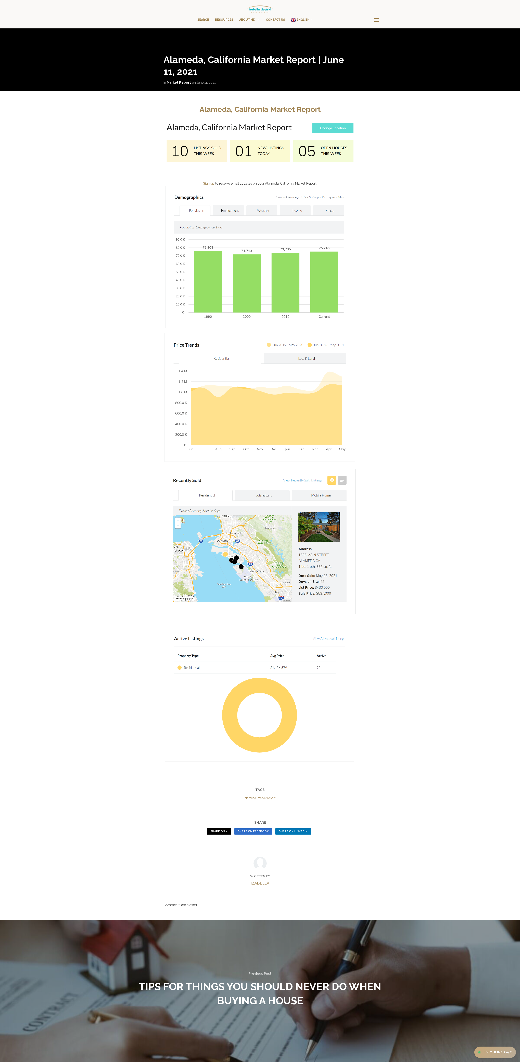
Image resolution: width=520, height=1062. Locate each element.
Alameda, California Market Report (260, 109)
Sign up (208, 183)
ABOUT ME (247, 19)
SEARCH (203, 19)
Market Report (179, 82)
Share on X (219, 831)
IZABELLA (260, 883)
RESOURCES (224, 19)
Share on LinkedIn (293, 831)
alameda (250, 798)
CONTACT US (275, 19)
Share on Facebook (253, 831)
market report (266, 798)
